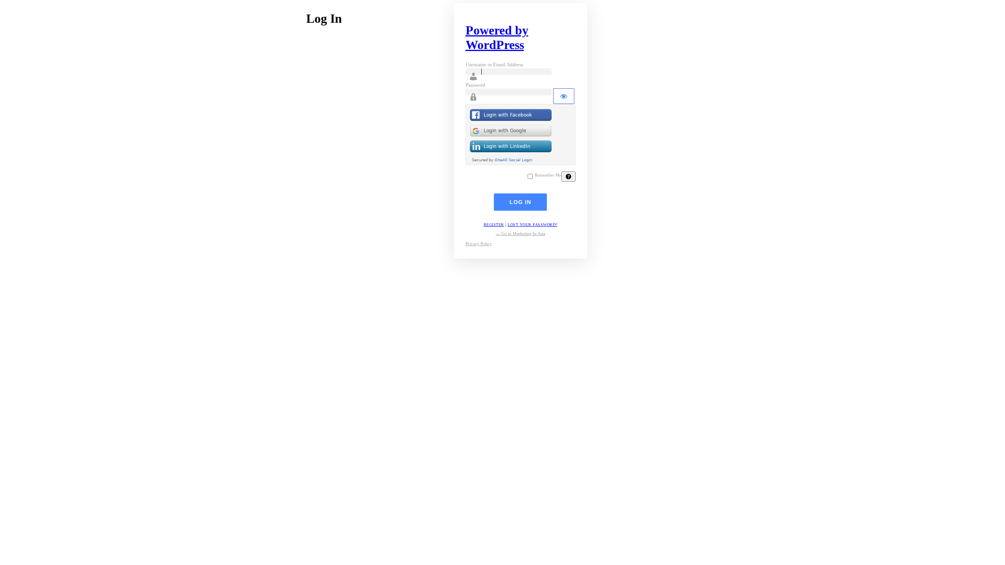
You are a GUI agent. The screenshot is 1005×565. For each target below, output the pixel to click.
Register (494, 224)
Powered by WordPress (497, 37)
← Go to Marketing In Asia (520, 233)
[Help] (568, 176)
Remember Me (548, 175)
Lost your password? (532, 224)
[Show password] (563, 96)
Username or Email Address (494, 64)
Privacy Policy (479, 243)
